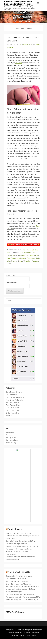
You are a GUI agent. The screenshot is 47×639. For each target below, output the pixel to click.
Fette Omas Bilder (12, 408)
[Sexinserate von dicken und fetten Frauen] (23, 17)
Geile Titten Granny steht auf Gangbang (20, 594)
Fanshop (9, 415)
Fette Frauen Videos (13, 405)
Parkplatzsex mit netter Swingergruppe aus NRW (23, 597)
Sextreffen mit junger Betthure (16, 544)
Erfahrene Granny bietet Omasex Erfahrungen (22, 599)
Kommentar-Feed (12, 440)
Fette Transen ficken (21, 255)
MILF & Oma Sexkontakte (19, 572)
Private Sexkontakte (16, 529)
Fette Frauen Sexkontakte (15, 397)
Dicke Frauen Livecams (14, 392)
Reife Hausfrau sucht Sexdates (17, 581)
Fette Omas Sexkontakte (14, 400)
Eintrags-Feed (11, 437)
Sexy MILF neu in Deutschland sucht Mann (21, 541)
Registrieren (10, 432)
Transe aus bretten (18, 258)
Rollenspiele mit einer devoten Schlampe (20, 549)
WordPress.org (11, 443)
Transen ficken (16, 261)
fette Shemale (25, 253)
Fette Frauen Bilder (12, 402)
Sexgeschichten (11, 395)
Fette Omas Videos (12, 410)
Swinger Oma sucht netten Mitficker (18, 533)
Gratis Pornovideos (12, 413)
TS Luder (18, 63)
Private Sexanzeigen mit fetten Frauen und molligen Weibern (18, 3)
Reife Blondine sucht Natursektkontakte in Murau (23, 586)
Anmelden (9, 435)
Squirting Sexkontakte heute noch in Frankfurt (22, 546)
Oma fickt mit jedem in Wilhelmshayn (19, 584)
